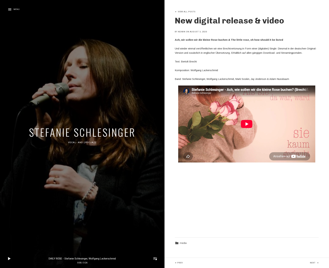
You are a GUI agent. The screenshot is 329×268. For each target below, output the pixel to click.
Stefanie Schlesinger (82, 132)
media (183, 243)
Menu (17, 9)
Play (9, 258)
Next (319, 263)
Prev (205, 263)
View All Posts (187, 12)
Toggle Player (155, 258)
